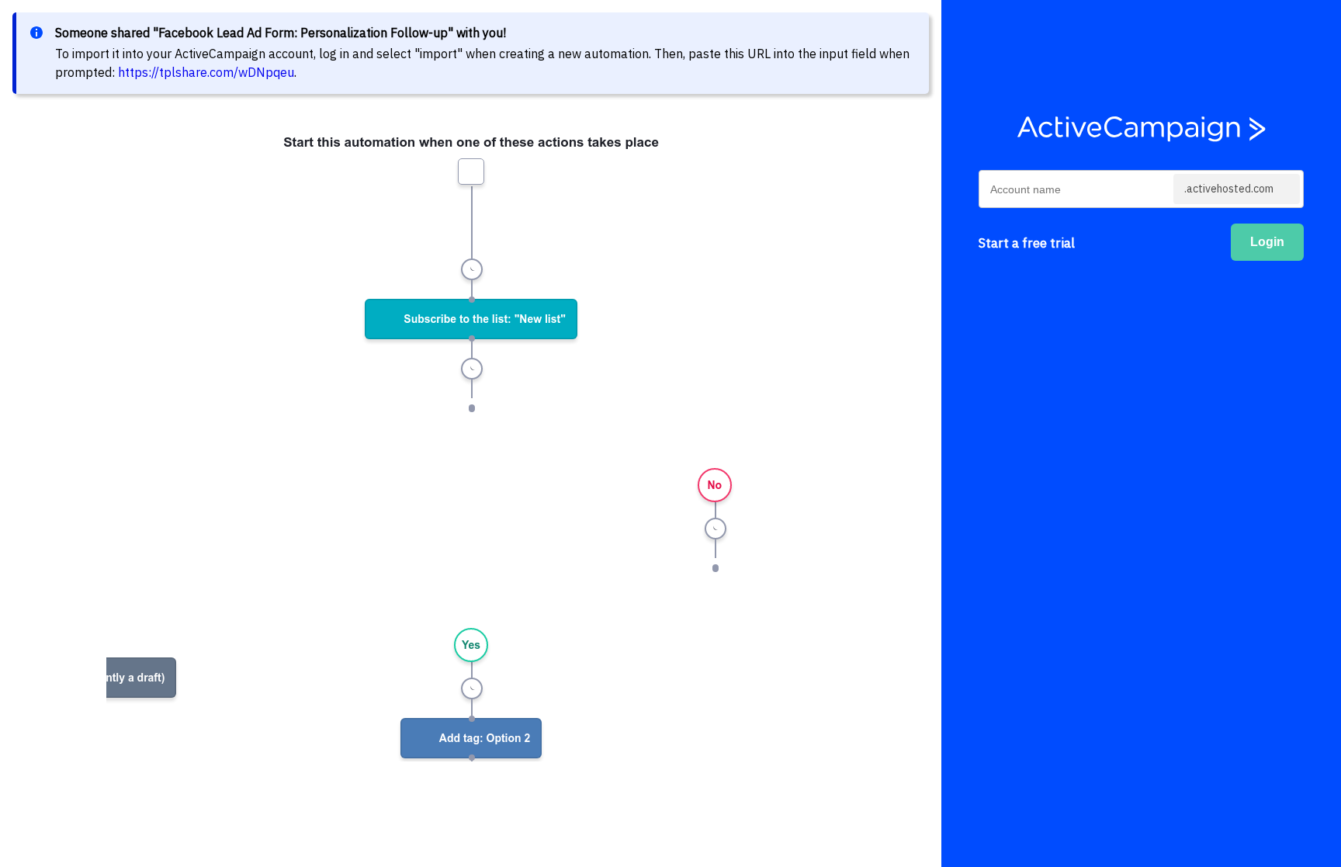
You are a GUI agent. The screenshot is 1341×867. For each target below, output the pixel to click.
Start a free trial (1027, 242)
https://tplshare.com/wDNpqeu (206, 72)
